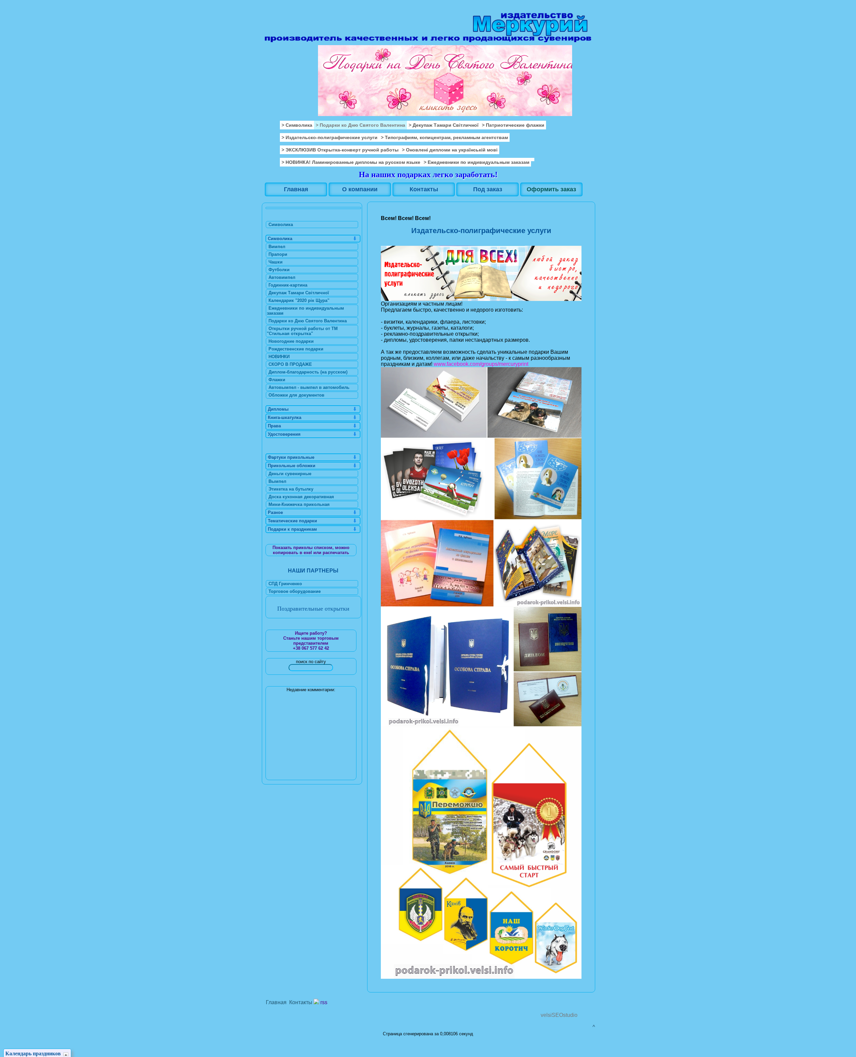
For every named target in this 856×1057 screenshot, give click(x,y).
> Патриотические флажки (513, 125)
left (271, 58)
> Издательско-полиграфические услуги (330, 137)
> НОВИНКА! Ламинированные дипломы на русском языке (351, 162)
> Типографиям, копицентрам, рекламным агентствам (444, 137)
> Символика (297, 125)
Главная (276, 1002)
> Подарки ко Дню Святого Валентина (360, 125)
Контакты (300, 1002)
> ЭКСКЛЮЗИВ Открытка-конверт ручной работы (340, 149)
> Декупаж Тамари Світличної (443, 125)
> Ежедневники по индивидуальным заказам (476, 162)
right (581, 58)
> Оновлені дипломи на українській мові (450, 149)
